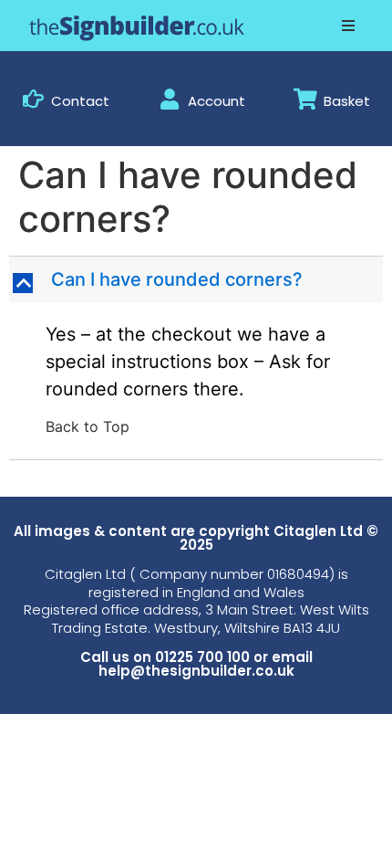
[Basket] (305, 99)
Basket (347, 100)
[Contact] (33, 99)
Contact (80, 100)
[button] (348, 25)
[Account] (170, 99)
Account (216, 100)
